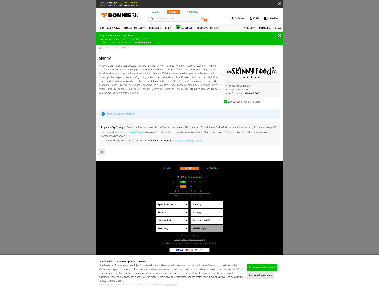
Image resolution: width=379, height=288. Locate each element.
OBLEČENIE (155, 28)
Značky (115, 48)
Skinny (123, 48)
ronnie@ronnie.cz (170, 284)
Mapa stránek (164, 220)
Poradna (162, 212)
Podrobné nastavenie (260, 275)
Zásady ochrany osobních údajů (189, 239)
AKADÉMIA (192, 12)
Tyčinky (199, 140)
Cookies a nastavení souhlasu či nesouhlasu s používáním (189, 243)
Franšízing (163, 228)
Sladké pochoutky (183, 140)
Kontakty (196, 204)
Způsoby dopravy (167, 204)
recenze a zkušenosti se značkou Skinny (122, 132)
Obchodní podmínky (189, 236)
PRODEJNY (249, 28)
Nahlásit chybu (199, 228)
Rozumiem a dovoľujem (262, 267)
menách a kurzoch (139, 39)
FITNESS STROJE (184, 27)
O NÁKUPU (264, 28)
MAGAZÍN (155, 12)
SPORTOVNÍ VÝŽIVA (110, 28)
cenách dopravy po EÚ (117, 39)
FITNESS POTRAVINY (134, 28)
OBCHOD (173, 12)
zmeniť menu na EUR (118, 42)
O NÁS (277, 28)
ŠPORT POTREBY (208, 28)
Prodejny (196, 212)
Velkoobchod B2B (201, 220)
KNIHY (168, 28)
